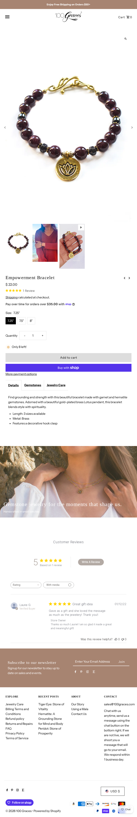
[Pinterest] (81, 672)
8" (31, 321)
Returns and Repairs (19, 724)
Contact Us (79, 714)
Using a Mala (79, 709)
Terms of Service (17, 738)
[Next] (132, 127)
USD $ (115, 791)
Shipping (12, 297)
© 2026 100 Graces (19, 811)
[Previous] (5, 127)
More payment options (21, 374)
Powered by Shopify (47, 811)
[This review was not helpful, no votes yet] (122, 639)
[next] (129, 278)
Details (13, 385)
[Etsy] (94, 672)
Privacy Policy (15, 733)
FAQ (8, 728)
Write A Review (91, 561)
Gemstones (32, 385)
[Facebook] (75, 672)
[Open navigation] (29, 16)
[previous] (124, 278)
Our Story (77, 704)
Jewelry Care (56, 385)
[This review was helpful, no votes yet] (116, 639)
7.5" (21, 321)
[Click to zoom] (126, 39)
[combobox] (26, 585)
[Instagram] (87, 672)
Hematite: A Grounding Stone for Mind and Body (50, 718)
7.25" (10, 321)
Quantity (11, 335)
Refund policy (15, 719)
